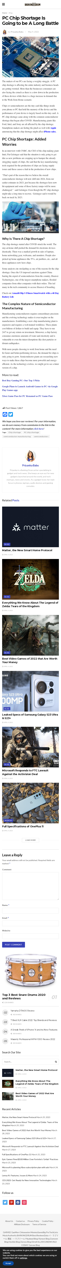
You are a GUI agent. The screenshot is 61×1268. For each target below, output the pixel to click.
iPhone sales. (50, 131)
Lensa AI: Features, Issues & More (17, 1175)
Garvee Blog (34, 1245)
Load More (30, 840)
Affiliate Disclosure (22, 1224)
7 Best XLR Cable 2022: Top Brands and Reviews (34, 1020)
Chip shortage (15, 432)
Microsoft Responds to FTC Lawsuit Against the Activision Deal (30, 1146)
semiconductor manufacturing (17, 436)
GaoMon (15, 1232)
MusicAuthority (10, 1235)
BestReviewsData (40, 1235)
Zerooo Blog (25, 1242)
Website (6, 930)
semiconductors (41, 436)
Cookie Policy (47, 1221)
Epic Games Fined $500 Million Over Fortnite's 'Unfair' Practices (30, 1159)
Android (8, 820)
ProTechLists (52, 1232)
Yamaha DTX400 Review (22, 1010)
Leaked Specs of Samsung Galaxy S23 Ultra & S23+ (24, 1138)
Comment (6, 869)
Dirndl (34, 1242)
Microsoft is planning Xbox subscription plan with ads (25, 1167)
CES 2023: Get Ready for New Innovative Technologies (26, 1180)
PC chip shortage (31, 432)
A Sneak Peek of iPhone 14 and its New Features (34, 1029)
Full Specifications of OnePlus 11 (23, 826)
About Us (9, 1221)
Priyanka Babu (17, 32)
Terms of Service (39, 1224)
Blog (10, 13)
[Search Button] (56, 1062)
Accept (8, 1263)
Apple (53, 127)
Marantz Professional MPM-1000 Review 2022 (33, 1039)
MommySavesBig (38, 1232)
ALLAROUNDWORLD (47, 1242)
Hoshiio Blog (14, 1242)
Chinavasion (24, 1232)
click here (38, 428)
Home (4, 13)
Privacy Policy (33, 1221)
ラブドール (20, 1238)
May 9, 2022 (33, 32)
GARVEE (7, 1232)
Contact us (20, 1221)
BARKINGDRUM (24, 1235)
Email (5, 918)
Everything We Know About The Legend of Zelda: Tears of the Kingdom (37, 1082)
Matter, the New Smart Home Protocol (27, 550)
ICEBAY (24, 1245)
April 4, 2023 (8, 554)
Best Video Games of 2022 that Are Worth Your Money (35, 1095)
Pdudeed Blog (31, 1238)
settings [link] (23, 1258)
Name (6, 905)
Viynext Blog (44, 1238)
